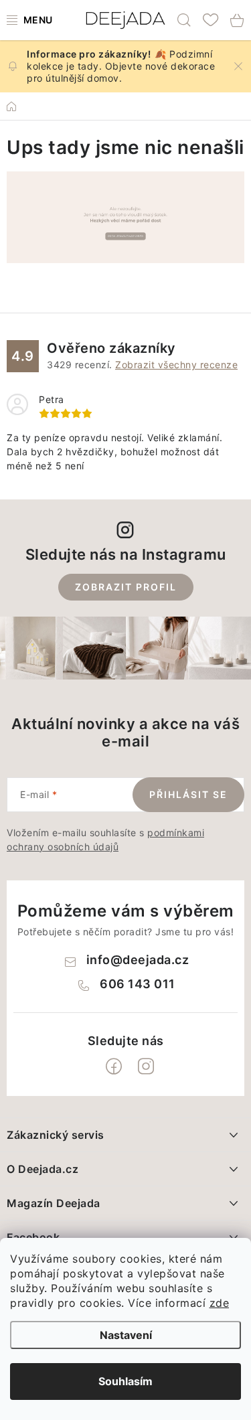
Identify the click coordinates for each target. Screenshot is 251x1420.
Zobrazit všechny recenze (176, 364)
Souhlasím (125, 1381)
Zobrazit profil (126, 587)
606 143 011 (137, 984)
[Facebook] (114, 1066)
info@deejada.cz (137, 960)
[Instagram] (146, 1066)
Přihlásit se (188, 794)
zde (220, 1303)
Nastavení (126, 1335)
